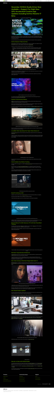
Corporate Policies (25, 390)
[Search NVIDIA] (45, 0)
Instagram (13, 366)
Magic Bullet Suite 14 (14, 262)
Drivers (36, 376)
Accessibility (21, 390)
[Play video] (21, 84)
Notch (19, 163)
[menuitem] (9, 0)
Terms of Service (16, 390)
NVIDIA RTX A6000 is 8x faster (36, 106)
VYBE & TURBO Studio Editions (29, 317)
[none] (45, 0)
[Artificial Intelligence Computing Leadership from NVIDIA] (5, 1)
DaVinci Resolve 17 (13, 43)
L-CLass (21, 317)
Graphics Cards (5, 376)
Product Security (31, 390)
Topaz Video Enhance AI (14, 132)
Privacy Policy (5, 390)
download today (31, 44)
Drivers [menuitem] (38, 0)
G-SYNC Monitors (5, 379)
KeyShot (12, 101)
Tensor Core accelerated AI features (23, 166)
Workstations (21, 318)
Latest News (21, 376)
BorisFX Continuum (24, 194)
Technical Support (37, 379)
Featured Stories (24, 17)
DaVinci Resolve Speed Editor (21, 96)
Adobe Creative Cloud (31, 339)
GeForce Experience (32, 363)
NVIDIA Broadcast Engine (28, 163)
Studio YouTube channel (31, 368)
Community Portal (21, 379)
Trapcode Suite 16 (13, 254)
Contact (35, 390)
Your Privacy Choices (10, 390)
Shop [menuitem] (35, 0)
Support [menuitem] (41, 0)
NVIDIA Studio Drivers (28, 17)
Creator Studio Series (14, 317)
